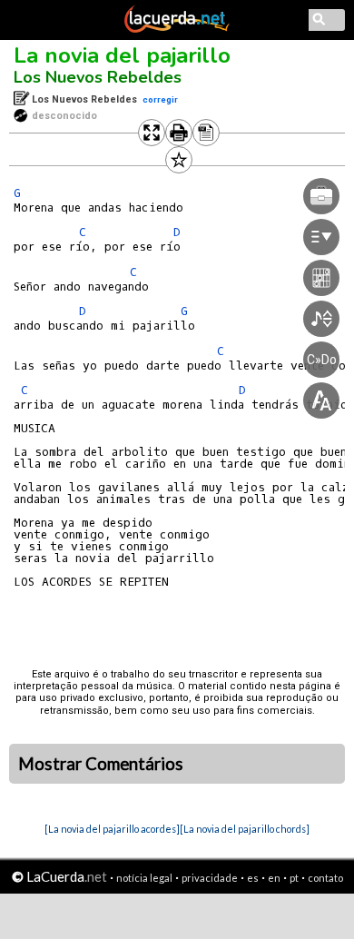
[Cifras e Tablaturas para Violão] (177, 29)
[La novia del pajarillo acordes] (112, 829)
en (274, 878)
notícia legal (144, 878)
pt (294, 878)
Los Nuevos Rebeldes (98, 77)
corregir (160, 99)
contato (325, 878)
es (253, 878)
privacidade (210, 878)
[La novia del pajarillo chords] (245, 829)
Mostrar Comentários (100, 764)
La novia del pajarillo (122, 55)
